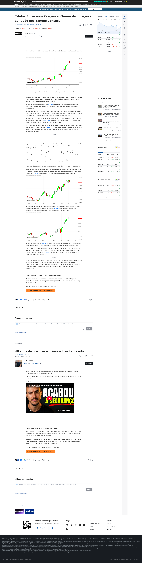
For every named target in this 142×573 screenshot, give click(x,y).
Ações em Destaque (104, 179)
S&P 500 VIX (101, 42)
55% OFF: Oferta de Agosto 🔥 (101, 1)
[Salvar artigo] (84, 25)
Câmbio (43, 6)
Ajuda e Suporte (111, 526)
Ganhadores (107, 151)
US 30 (99, 39)
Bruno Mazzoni (28, 360)
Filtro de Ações (86, 4)
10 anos (50, 104)
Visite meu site (37, 36)
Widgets (92, 529)
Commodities (49, 6)
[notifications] (124, 1)
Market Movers (102, 147)
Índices (105, 16)
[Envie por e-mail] (43, 299)
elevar (36, 173)
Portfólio (92, 526)
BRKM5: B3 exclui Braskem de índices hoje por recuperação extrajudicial (111, 128)
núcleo (48, 127)
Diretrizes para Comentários (21, 332)
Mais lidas (17, 6)
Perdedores (114, 151)
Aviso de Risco (136, 559)
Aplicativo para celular (95, 523)
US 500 (99, 37)
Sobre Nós (109, 520)
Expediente (109, 529)
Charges (71, 6)
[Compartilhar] (80, 25)
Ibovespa (100, 32)
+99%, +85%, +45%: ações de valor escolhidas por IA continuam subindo (111, 135)
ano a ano (47, 120)
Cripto (54, 6)
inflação (48, 252)
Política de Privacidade (126, 559)
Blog (91, 520)
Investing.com (28, 33)
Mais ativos (100, 151)
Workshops (77, 6)
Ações (39, 6)
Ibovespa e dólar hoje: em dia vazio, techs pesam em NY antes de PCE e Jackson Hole (111, 121)
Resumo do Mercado (32, 6)
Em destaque (24, 6)
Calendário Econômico (76, 4)
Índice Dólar (100, 46)
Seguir (90, 36)
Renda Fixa (59, 6)
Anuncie (109, 523)
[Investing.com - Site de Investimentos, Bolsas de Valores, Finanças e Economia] (20, 1)
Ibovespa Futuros (102, 35)
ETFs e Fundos (66, 6)
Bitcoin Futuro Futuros (103, 44)
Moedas (100, 16)
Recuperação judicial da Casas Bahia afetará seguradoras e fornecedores (111, 114)
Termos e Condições (113, 559)
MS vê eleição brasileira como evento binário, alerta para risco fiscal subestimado (111, 106)
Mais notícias (109, 140)
